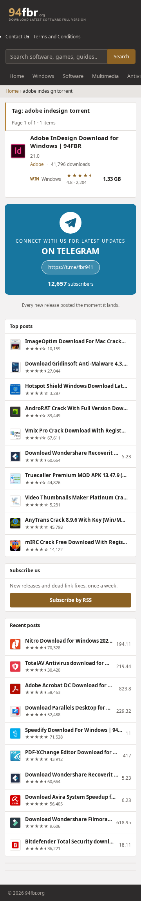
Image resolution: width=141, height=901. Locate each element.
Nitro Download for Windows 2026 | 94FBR (69, 640)
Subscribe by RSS (71, 600)
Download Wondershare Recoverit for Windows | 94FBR (71, 452)
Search (121, 56)
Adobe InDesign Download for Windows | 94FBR (74, 142)
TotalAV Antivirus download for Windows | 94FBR (69, 663)
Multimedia (105, 75)
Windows (43, 75)
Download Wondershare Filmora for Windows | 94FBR (69, 819)
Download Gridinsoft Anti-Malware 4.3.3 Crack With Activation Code (76, 363)
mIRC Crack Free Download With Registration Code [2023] (76, 542)
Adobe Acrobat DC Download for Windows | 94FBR (70, 685)
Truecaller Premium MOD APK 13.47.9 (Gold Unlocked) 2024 (76, 475)
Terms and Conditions (57, 36)
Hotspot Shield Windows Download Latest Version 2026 (76, 385)
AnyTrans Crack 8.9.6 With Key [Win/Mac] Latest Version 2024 (76, 519)
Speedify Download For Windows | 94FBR (73, 729)
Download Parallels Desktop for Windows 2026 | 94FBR (69, 707)
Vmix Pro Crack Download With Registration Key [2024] (76, 430)
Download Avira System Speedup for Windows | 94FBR (71, 796)
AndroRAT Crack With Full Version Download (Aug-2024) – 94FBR (76, 408)
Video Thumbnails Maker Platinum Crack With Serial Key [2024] (76, 497)
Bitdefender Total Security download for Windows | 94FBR (70, 841)
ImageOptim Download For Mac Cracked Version (76, 341)
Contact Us (17, 36)
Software (73, 75)
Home (16, 75)
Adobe (36, 164)
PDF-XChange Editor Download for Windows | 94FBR (72, 752)
